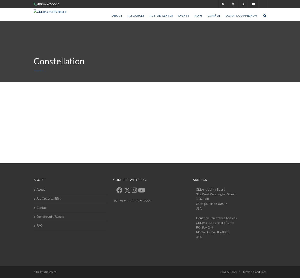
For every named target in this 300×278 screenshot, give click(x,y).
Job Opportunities (49, 198)
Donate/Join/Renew (241, 15)
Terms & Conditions (254, 272)
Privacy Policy (228, 272)
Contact (42, 207)
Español (214, 15)
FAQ (40, 225)
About (117, 15)
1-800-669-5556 (138, 201)
